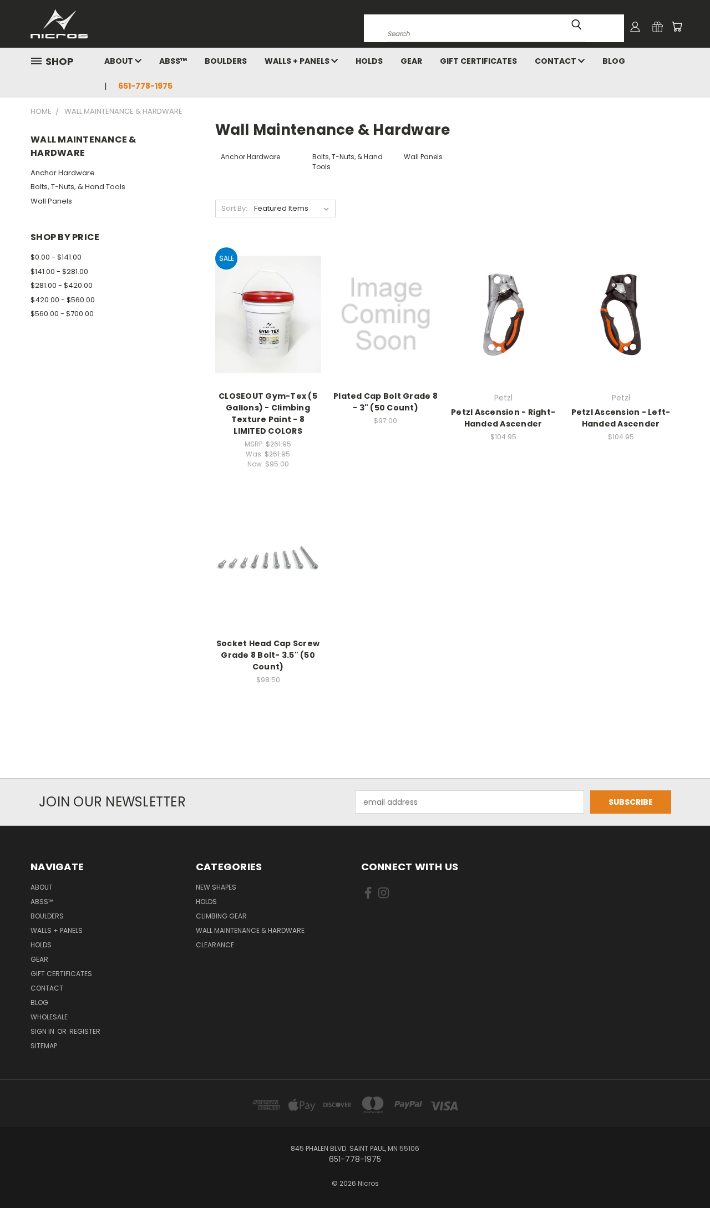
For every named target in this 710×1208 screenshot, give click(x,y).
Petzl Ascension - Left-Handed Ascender (621, 418)
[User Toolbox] (635, 26)
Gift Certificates (478, 61)
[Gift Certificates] (657, 26)
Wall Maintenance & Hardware (250, 930)
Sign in (43, 1031)
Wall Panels (51, 201)
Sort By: (234, 208)
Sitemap (44, 1045)
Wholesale (49, 1017)
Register (84, 1031)
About (119, 61)
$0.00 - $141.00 (56, 257)
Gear (411, 61)
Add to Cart (386, 333)
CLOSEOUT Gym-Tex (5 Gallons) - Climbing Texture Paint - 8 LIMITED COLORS (268, 413)
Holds (369, 61)
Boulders (226, 61)
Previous (680, 1173)
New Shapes (216, 887)
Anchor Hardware (63, 173)
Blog (613, 61)
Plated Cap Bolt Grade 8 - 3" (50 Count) (385, 401)
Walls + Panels (298, 61)
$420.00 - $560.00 (63, 300)
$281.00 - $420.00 (62, 285)
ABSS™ (173, 61)
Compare (264, 323)
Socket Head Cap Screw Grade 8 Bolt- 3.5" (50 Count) (268, 655)
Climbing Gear (221, 916)
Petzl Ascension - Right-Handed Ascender (503, 418)
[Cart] (676, 26)
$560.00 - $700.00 (62, 313)
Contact (556, 61)
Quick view (268, 302)
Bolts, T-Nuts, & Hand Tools (78, 186)
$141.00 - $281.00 (59, 271)
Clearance (215, 945)
